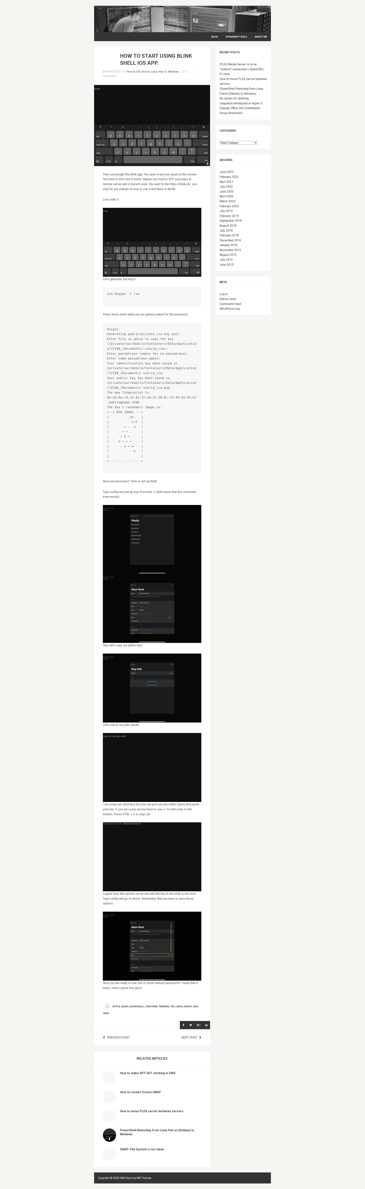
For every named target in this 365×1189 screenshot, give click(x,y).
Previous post (118, 1037)
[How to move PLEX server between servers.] (109, 1120)
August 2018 (228, 225)
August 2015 (228, 255)
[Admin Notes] (182, 29)
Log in (224, 294)
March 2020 (227, 201)
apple (116, 1006)
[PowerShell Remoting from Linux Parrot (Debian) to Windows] (109, 1139)
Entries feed (228, 299)
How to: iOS (133, 71)
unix (106, 1013)
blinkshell (137, 1006)
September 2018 (231, 220)
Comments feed (230, 304)
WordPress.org (230, 308)
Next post (189, 1037)
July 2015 (226, 260)
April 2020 (226, 196)
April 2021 (226, 182)
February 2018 (229, 235)
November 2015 (230, 250)
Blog (214, 36)
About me (261, 36)
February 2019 (229, 216)
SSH (195, 1006)
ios (172, 1006)
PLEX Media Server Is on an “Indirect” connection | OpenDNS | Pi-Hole (242, 69)
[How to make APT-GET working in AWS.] (109, 1082)
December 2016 (230, 240)
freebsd (164, 1006)
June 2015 (227, 264)
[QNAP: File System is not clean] (109, 1158)
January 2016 (228, 245)
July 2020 (226, 186)
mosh (188, 1006)
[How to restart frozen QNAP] (109, 1101)
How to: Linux (149, 71)
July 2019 (226, 211)
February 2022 (229, 177)
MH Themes (144, 1177)
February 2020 (229, 206)
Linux (179, 1006)
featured (151, 1006)
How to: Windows (169, 71)
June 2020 (227, 191)
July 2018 (226, 230)
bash (124, 1006)
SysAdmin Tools (236, 36)
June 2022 (227, 172)
